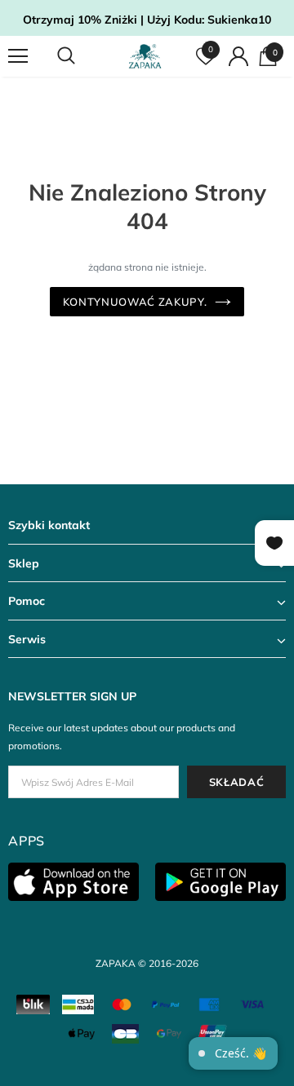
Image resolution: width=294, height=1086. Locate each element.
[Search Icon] (81, 56)
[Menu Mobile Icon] (18, 56)
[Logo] (145, 56)
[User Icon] (238, 56)
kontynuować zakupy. (135, 301)
